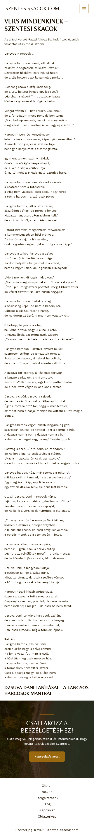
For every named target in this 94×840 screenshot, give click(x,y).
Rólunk (47, 792)
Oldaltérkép (47, 816)
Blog (47, 804)
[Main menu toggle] (84, 8)
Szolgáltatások (47, 798)
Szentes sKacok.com (32, 8)
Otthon (47, 786)
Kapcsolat (47, 810)
